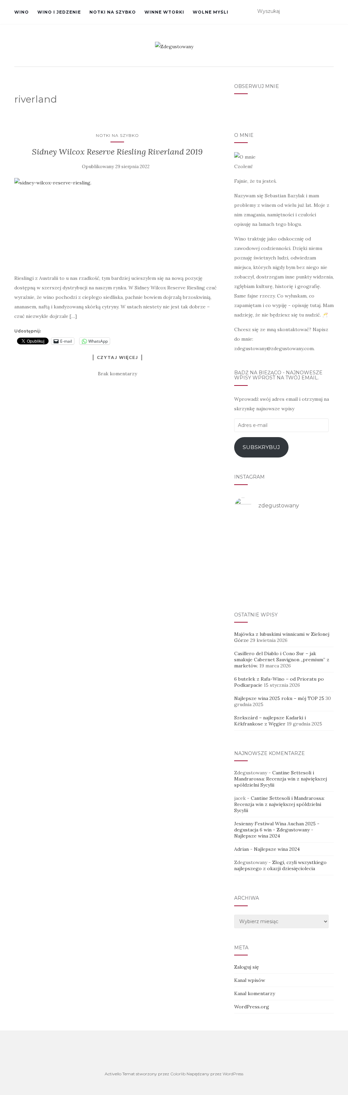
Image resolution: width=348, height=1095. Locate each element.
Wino (21, 12)
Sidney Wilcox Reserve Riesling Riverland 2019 (117, 151)
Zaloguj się (246, 967)
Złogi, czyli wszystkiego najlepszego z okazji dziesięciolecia (280, 865)
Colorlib (178, 1073)
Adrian (241, 849)
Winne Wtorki (164, 12)
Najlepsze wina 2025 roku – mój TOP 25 (279, 698)
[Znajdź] (329, 11)
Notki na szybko (112, 12)
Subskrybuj (261, 447)
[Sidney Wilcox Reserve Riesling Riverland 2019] (117, 222)
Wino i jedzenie (59, 12)
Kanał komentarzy (254, 993)
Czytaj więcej (117, 357)
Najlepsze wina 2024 (257, 836)
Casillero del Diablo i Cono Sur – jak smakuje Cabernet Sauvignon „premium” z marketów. (281, 659)
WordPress (233, 1073)
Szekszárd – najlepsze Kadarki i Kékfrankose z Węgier (270, 721)
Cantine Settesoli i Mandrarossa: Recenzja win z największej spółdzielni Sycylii (280, 779)
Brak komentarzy (117, 374)
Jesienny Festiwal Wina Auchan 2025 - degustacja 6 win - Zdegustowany (276, 827)
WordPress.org (251, 1007)
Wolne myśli (210, 12)
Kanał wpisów (249, 980)
